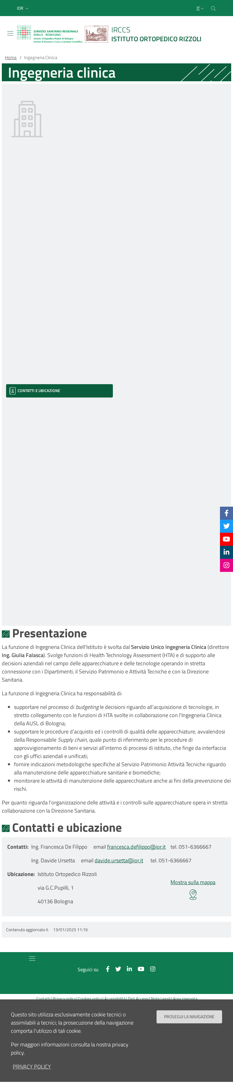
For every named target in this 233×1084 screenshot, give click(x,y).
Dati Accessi (138, 999)
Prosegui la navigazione (189, 1016)
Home (11, 57)
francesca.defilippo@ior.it (136, 847)
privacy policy (32, 1066)
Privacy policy (64, 999)
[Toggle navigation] (10, 33)
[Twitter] (226, 526)
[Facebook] (227, 513)
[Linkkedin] (226, 552)
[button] (23, 8)
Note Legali (161, 999)
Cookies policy (90, 999)
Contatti (43, 999)
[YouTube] (226, 539)
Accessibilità (115, 999)
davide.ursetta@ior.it (119, 860)
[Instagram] (226, 565)
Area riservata (185, 999)
